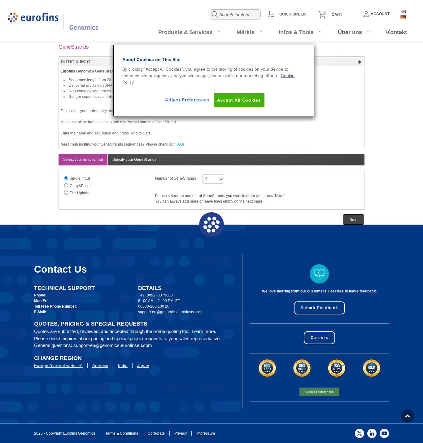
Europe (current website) (58, 365)
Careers (320, 338)
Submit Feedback (319, 308)
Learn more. (204, 331)
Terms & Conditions (121, 433)
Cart (337, 14)
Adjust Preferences (187, 99)
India (123, 365)
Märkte (246, 32)
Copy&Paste (80, 186)
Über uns (350, 32)
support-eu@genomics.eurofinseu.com (170, 312)
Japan (143, 365)
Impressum (205, 433)
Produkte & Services (185, 32)
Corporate (156, 433)
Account (380, 14)
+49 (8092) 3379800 (155, 295)
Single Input (80, 178)
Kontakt (396, 32)
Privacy (180, 433)
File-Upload (79, 193)
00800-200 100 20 (153, 306)
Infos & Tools (296, 32)
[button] (353, 219)
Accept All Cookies (239, 100)
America (100, 365)
